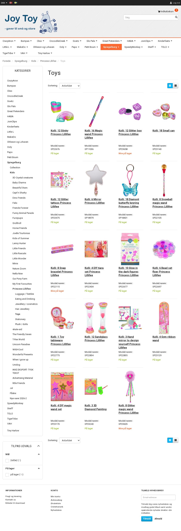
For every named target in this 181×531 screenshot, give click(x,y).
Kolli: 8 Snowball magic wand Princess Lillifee (163, 203)
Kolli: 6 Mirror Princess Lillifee (95, 201)
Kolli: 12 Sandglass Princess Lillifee (96, 338)
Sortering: (53, 85)
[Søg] (176, 17)
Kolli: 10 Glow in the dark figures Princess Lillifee (129, 272)
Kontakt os (10, 499)
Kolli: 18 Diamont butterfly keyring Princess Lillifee (129, 203)
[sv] (15, 2)
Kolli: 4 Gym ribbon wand (164, 338)
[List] (175, 85)
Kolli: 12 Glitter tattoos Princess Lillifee (61, 203)
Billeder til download (15, 503)
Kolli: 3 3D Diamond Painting (96, 407)
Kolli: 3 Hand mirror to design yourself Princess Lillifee (129, 342)
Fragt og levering (13, 496)
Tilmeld (147, 519)
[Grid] (170, 85)
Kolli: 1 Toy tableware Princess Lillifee (61, 340)
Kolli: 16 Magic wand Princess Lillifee (94, 134)
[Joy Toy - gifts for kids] (30, 21)
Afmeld (158, 519)
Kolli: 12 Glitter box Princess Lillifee (130, 132)
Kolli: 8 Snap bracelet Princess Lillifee (62, 272)
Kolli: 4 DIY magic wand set (61, 407)
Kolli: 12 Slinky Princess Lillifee (61, 132)
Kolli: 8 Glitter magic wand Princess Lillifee (129, 409)
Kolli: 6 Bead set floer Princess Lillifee (162, 272)
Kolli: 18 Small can (164, 130)
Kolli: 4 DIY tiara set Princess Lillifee (94, 272)
